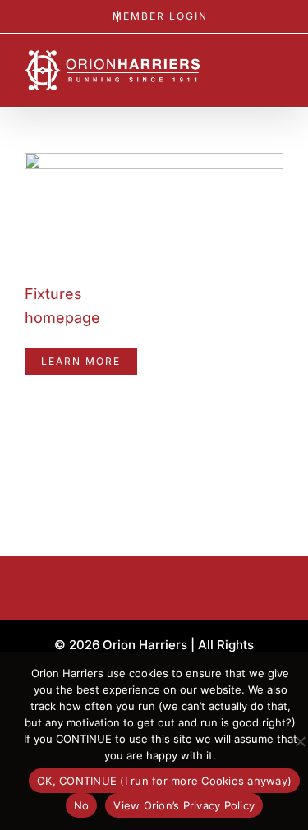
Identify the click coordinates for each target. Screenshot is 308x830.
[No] (300, 741)
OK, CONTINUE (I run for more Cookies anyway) (164, 780)
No (82, 805)
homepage (62, 317)
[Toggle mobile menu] (276, 70)
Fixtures (53, 293)
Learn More (81, 361)
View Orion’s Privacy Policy (184, 805)
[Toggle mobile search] (247, 70)
